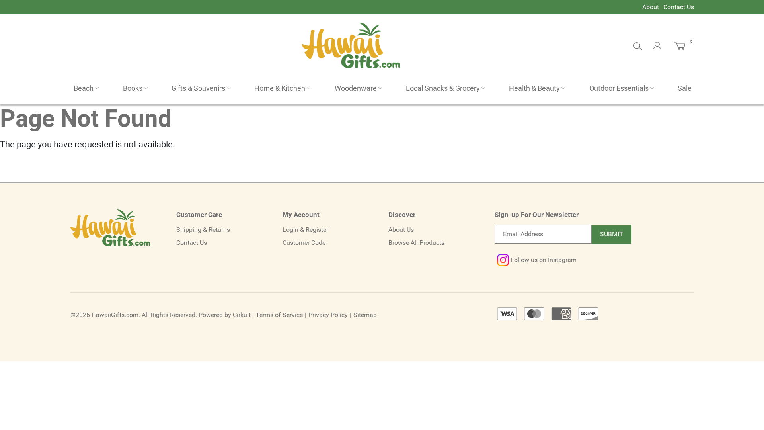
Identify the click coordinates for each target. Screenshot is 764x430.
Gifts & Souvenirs (198, 88)
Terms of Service (279, 315)
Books (132, 88)
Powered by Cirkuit (225, 315)
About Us (401, 229)
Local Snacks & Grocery (443, 88)
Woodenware (356, 88)
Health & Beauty (534, 88)
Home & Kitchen (279, 88)
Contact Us (678, 7)
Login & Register (305, 229)
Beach (84, 88)
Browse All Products (416, 242)
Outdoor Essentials (619, 88)
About (650, 7)
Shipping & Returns (203, 229)
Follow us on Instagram (543, 260)
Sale (685, 88)
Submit (611, 234)
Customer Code (304, 242)
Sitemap (365, 315)
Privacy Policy (328, 315)
